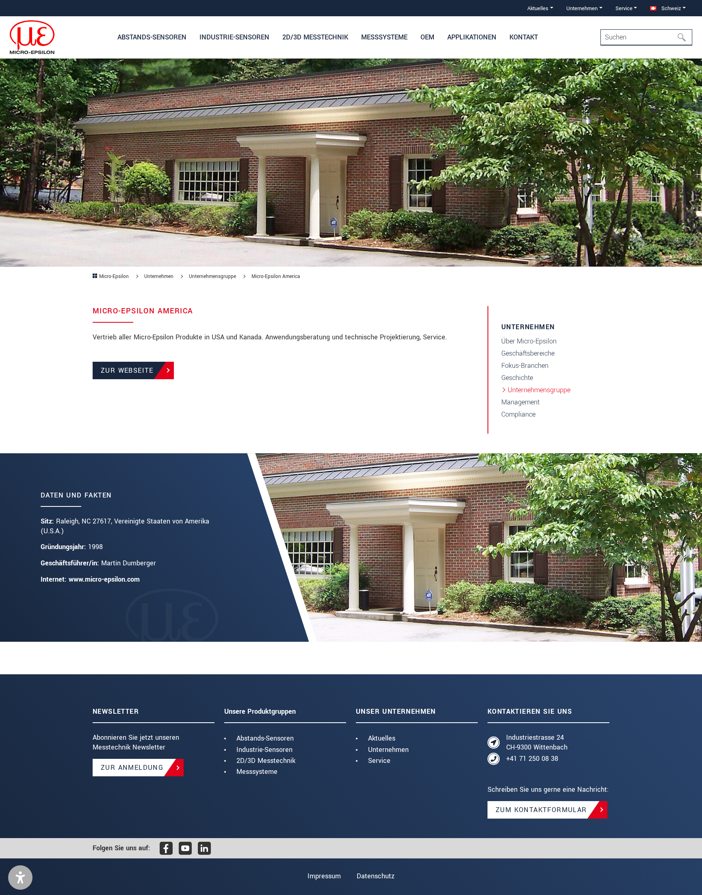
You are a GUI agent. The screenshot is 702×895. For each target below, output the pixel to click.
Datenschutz (375, 876)
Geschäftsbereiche (528, 353)
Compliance (518, 414)
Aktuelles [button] (537, 8)
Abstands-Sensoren (265, 738)
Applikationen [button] (471, 37)
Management (520, 402)
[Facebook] (166, 848)
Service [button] (624, 8)
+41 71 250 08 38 (532, 758)
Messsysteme (256, 771)
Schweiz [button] (670, 8)
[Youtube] (185, 848)
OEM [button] (427, 37)
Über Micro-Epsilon (529, 341)
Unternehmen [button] (582, 8)
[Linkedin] (204, 848)
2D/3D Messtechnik (265, 760)
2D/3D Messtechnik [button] (315, 37)
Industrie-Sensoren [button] (234, 37)
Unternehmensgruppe (539, 390)
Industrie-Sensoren (264, 749)
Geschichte (517, 377)
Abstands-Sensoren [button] (151, 37)
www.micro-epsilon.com (104, 579)
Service (379, 760)
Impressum (324, 876)
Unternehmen (388, 749)
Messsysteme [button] (384, 37)
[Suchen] (684, 37)
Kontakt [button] (523, 37)
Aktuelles (381, 738)
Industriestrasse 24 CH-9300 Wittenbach (537, 742)
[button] (20, 877)
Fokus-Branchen (524, 365)
